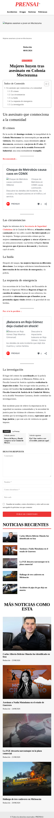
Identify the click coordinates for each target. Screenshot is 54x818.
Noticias (27, 61)
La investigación (17, 104)
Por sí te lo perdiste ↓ (12, 311)
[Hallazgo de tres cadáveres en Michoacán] (10, 576)
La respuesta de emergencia (21, 101)
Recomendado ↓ (10, 159)
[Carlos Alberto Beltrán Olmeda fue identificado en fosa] (10, 537)
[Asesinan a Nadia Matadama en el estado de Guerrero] (10, 550)
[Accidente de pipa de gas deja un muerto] (10, 589)
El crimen (15, 91)
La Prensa (15, 431)
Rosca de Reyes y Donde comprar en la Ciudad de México (14, 440)
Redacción (27, 47)
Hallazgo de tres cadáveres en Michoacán (22, 799)
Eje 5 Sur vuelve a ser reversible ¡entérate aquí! (39, 439)
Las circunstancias (18, 94)
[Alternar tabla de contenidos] (45, 84)
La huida (14, 98)
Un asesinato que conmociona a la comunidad (24, 88)
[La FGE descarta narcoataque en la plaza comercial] (10, 563)
